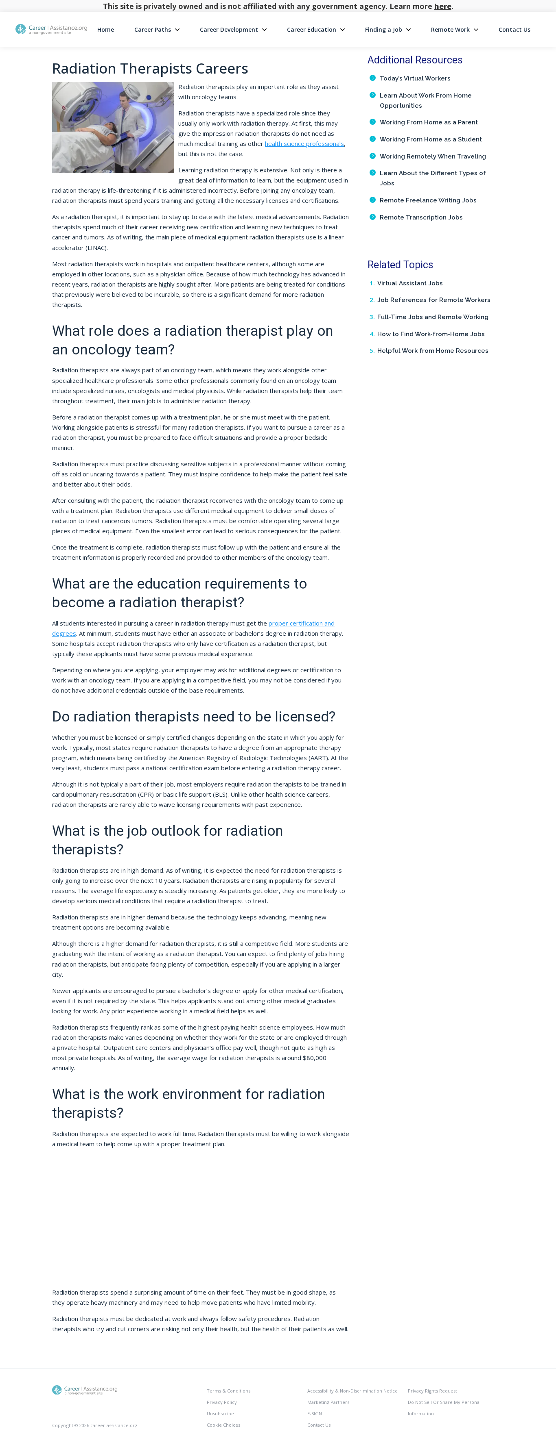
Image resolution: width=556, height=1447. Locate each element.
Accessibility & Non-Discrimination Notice (352, 1391)
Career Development (229, 29)
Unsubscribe (220, 1413)
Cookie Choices (223, 1425)
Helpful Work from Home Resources (432, 350)
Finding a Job (383, 29)
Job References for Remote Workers (433, 300)
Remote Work (450, 29)
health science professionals (304, 143)
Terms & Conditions (228, 1391)
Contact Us (514, 29)
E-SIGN (314, 1413)
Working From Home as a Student (431, 139)
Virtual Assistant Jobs (410, 283)
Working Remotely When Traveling (433, 156)
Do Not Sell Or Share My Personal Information (444, 1408)
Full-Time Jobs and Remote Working (432, 317)
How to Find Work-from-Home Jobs (431, 334)
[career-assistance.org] (84, 1390)
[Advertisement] (200, 1221)
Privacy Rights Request (432, 1391)
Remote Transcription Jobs (421, 217)
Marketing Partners (328, 1402)
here (442, 6)
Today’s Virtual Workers (415, 78)
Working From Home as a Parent (429, 122)
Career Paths (152, 29)
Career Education (311, 29)
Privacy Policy (222, 1402)
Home (105, 29)
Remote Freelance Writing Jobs (428, 200)
